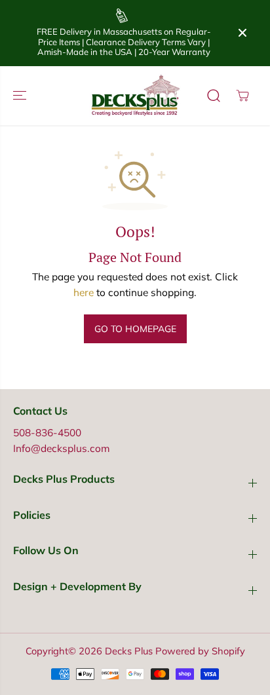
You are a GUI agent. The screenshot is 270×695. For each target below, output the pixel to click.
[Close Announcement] (242, 32)
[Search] (213, 95)
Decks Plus (129, 651)
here (83, 292)
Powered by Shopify (200, 651)
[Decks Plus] (135, 95)
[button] (21, 95)
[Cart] (242, 95)
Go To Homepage (135, 329)
